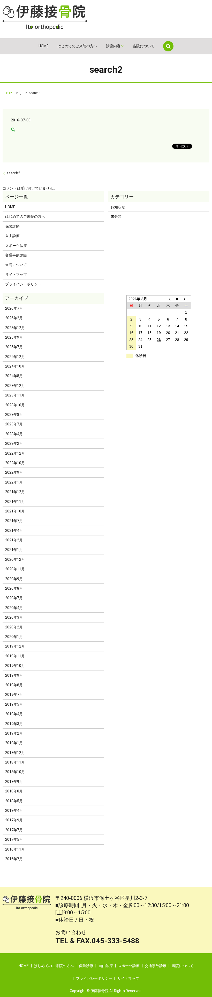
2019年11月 (15, 656)
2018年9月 (14, 782)
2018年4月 (14, 810)
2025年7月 (14, 347)
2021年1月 (14, 550)
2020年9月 (14, 579)
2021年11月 (15, 502)
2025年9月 (14, 337)
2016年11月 (15, 849)
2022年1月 (14, 482)
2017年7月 (14, 830)
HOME (44, 46)
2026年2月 (14, 318)
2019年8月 (14, 685)
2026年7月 (14, 308)
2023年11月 (15, 395)
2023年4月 (14, 434)
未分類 (116, 216)
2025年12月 (15, 328)
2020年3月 (14, 617)
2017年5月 (14, 839)
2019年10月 (15, 666)
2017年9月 (14, 820)
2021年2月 (14, 540)
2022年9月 (14, 472)
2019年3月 (14, 724)
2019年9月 (14, 675)
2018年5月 (14, 801)
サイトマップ (16, 274)
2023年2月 (14, 443)
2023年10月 (15, 405)
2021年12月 (15, 492)
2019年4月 (14, 714)
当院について (143, 46)
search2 (13, 173)
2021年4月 (14, 530)
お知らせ (118, 207)
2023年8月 (14, 414)
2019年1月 (14, 743)
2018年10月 (15, 772)
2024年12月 (15, 357)
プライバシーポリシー (23, 284)
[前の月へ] (168, 298)
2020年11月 (15, 569)
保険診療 (12, 226)
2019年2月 (14, 733)
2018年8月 (14, 791)
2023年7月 (14, 424)
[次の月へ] (186, 298)
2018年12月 (15, 753)
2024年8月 (14, 376)
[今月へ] (177, 298)
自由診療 (12, 236)
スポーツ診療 (16, 246)
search (168, 46)
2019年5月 (14, 704)
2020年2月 (14, 627)
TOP (9, 93)
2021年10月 (15, 511)
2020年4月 (14, 608)
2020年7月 (14, 598)
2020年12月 (15, 559)
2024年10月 (15, 366)
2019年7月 (14, 694)
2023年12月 (15, 386)
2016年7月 (14, 859)
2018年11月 (15, 762)
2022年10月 (15, 463)
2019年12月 (15, 646)
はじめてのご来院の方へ (77, 46)
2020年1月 (14, 637)
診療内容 (113, 46)
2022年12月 (15, 453)
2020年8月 (14, 588)
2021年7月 (14, 521)
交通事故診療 (16, 255)
